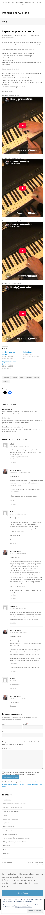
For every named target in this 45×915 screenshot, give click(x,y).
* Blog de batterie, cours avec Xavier (14, 842)
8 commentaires (9, 38)
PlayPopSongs (27, 352)
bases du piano (34, 35)
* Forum (5, 815)
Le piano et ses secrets (10, 819)
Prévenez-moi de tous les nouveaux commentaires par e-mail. (21, 772)
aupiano (6, 378)
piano (22, 378)
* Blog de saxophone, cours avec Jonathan (16, 838)
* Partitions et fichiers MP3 (11, 811)
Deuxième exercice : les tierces (12, 427)
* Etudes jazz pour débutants (12, 807)
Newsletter (6, 845)
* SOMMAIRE (7, 800)
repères (6, 381)
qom (4, 849)
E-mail (25, 724)
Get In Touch (22, 893)
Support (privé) (8, 830)
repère (36, 378)
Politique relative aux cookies (23, 907)
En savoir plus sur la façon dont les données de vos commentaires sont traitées (22, 784)
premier (29, 378)
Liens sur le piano (9, 826)
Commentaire (7, 748)
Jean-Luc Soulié (21, 35)
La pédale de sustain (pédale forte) (9, 363)
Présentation (6, 418)
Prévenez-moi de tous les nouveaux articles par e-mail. (19, 774)
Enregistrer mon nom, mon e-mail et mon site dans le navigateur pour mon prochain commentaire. (22, 743)
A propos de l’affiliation (10, 834)
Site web (5, 732)
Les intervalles (7, 409)
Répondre (13, 463)
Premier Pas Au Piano (15, 12)
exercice (14, 378)
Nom (4, 724)
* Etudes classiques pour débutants (14, 804)
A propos (6, 823)
